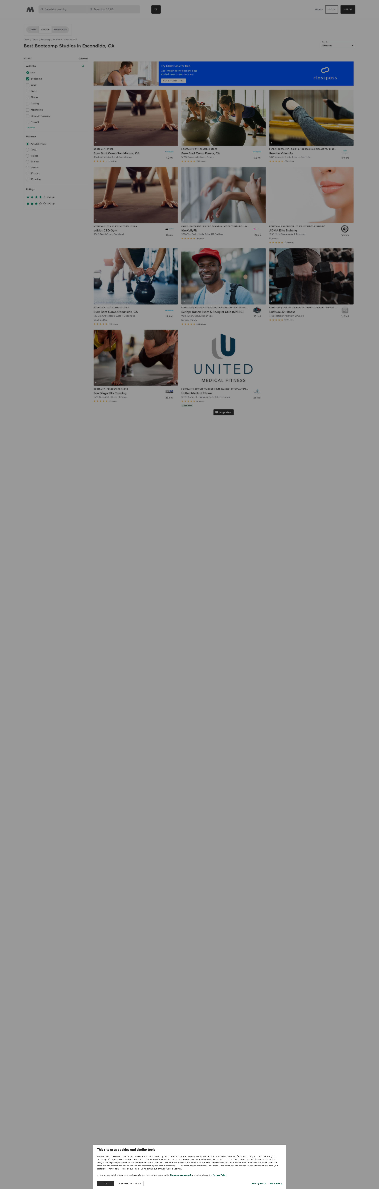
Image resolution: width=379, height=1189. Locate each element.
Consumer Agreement (180, 1175)
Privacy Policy (220, 1175)
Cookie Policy (275, 1183)
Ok (105, 1183)
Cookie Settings (130, 1183)
